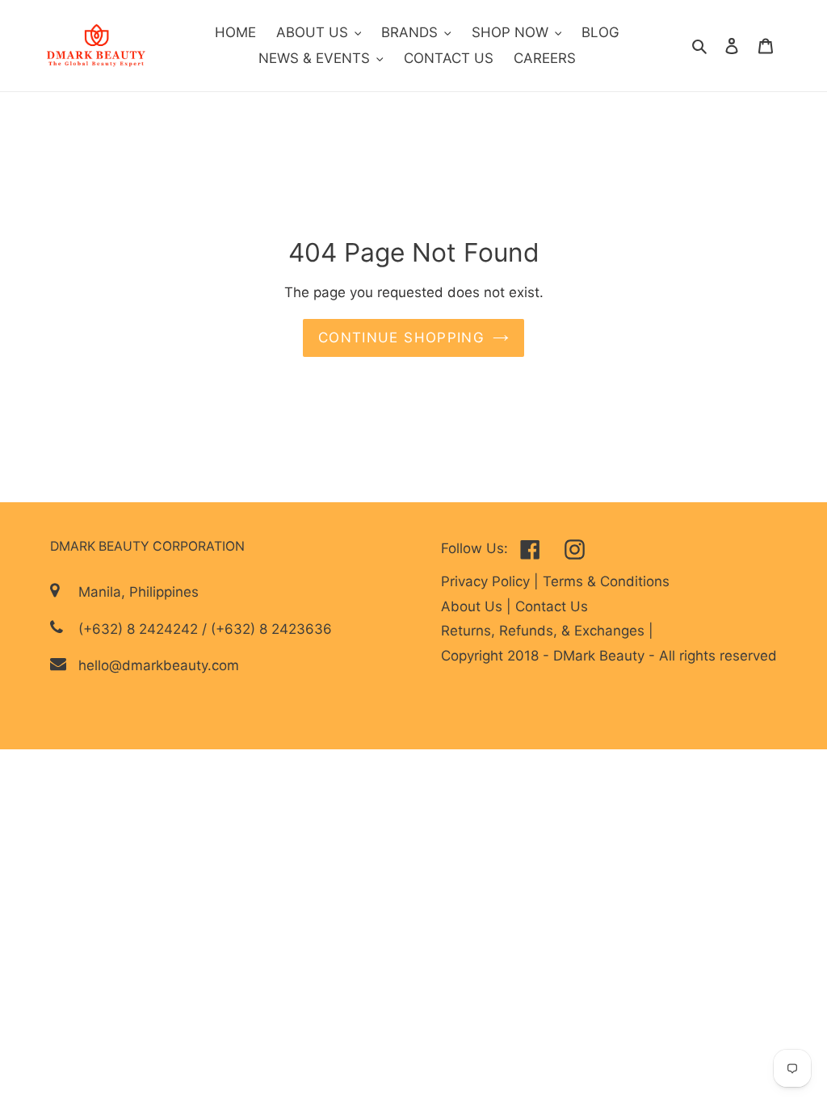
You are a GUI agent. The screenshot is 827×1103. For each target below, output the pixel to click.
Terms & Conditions (606, 581)
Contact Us (551, 606)
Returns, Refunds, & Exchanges (545, 631)
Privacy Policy (487, 581)
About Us (473, 606)
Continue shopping (401, 337)
